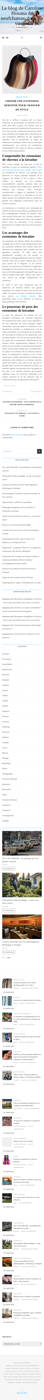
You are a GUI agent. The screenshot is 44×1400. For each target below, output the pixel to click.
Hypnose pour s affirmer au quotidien (17, 502)
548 (8, 957)
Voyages (5, 821)
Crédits (5, 695)
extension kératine (9, 386)
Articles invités (26, 1382)
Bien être (5, 674)
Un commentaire (25, 1203)
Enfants (5, 701)
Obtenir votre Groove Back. (23, 1141)
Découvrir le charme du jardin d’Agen (16, 525)
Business (5, 680)
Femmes (5, 716)
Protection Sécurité (9, 779)
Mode (4, 768)
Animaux (5, 654)
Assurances (6, 659)
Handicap (6, 727)
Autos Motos (7, 664)
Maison (5, 753)
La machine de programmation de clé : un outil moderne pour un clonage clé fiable (27, 1019)
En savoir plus (8, 869)
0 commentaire (36, 391)
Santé (4, 794)
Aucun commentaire (27, 1003)
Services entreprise (9, 800)
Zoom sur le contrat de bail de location (27, 1000)
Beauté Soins (22, 97)
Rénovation (6, 789)
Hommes (5, 732)
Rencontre (6, 784)
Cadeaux (5, 685)
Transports (6, 805)
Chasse (5, 690)
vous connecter (17, 435)
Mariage (5, 758)
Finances (5, 721)
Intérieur (5, 737)
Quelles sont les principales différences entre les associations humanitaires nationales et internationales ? (27, 1057)
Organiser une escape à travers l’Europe (17, 577)
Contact (34, 1382)
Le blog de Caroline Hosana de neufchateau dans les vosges (22, 16)
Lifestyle (5, 742)
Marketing (6, 763)
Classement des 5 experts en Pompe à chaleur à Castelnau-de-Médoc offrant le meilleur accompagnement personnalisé (20, 560)
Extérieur (5, 711)
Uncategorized (7, 815)
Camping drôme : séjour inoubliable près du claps (21, 582)
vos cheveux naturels (26, 296)
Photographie (7, 774)
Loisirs (4, 747)
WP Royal (27, 1363)
